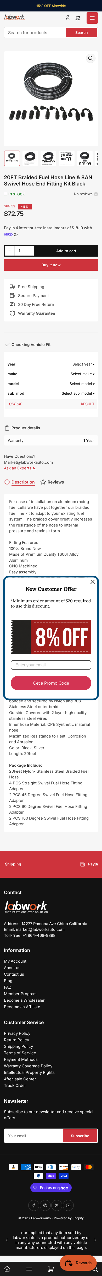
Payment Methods (21, 1059)
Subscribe (80, 1135)
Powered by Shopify (69, 1218)
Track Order (15, 1085)
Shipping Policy (18, 1046)
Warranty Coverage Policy (28, 1065)
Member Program (20, 993)
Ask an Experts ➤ (20, 468)
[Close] (92, 582)
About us (12, 967)
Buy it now (51, 265)
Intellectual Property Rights (29, 1072)
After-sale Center (20, 1078)
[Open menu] (92, 18)
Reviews (56, 482)
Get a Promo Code (51, 682)
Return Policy (16, 1039)
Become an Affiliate (22, 1006)
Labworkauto (41, 1218)
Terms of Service (20, 1052)
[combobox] (51, 32)
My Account (15, 961)
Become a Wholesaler (24, 1000)
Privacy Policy (17, 1033)
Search (81, 32)
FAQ (7, 987)
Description (23, 482)
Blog (8, 980)
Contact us (14, 974)
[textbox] (60, 364)
